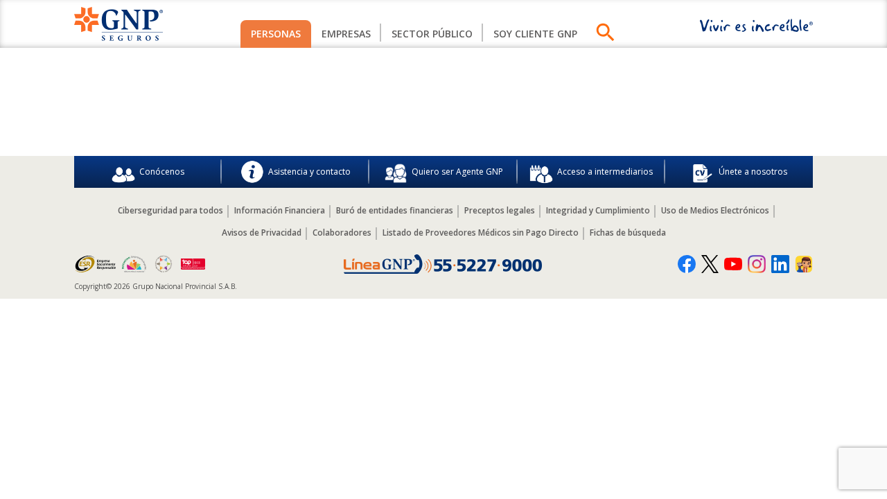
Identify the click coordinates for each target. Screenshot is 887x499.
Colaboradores (342, 232)
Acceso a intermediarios (605, 171)
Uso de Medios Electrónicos (715, 210)
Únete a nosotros (753, 171)
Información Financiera (279, 210)
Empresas (346, 33)
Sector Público (432, 33)
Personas (276, 33)
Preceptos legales (499, 210)
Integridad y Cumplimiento (598, 210)
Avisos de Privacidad (261, 232)
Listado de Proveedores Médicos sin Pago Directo (481, 232)
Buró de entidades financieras (394, 210)
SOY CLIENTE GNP (535, 33)
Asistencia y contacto (309, 171)
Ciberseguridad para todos (170, 210)
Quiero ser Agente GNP (457, 171)
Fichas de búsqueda (628, 232)
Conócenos (161, 171)
